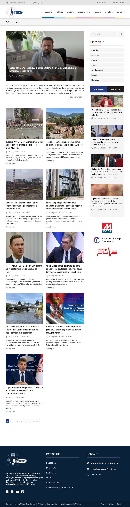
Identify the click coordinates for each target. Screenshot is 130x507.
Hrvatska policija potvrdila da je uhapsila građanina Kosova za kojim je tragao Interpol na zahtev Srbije (64, 205)
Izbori (94, 75)
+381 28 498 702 (97, 474)
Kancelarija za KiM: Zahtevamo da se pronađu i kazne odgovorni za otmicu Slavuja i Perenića (63, 329)
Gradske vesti (84, 12)
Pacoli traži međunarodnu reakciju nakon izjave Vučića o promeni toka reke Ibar (106, 112)
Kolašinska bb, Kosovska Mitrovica (104, 463)
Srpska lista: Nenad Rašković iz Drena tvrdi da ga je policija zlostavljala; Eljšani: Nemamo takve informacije (107, 202)
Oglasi (119, 12)
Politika (59, 12)
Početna (10, 22)
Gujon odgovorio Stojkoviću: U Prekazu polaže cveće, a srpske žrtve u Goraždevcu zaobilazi (24, 390)
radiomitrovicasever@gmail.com (103, 469)
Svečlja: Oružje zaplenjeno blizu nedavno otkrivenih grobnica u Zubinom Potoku (105, 142)
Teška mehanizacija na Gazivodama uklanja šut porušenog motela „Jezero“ (65, 143)
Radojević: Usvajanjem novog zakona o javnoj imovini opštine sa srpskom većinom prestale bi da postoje (107, 171)
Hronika (97, 12)
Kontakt (120, 504)
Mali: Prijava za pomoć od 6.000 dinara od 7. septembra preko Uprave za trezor (24, 268)
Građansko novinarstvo (60, 487)
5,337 (26, 421)
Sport (94, 65)
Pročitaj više (76, 97)
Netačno (95, 80)
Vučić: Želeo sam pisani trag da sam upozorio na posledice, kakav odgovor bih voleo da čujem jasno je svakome (64, 268)
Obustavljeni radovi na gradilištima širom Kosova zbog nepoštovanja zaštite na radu (22, 205)
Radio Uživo (103, 2)
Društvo (70, 12)
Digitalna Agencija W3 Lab (70, 504)
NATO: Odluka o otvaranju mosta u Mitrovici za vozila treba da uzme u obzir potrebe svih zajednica (22, 329)
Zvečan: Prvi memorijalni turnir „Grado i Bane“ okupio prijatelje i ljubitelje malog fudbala (24, 144)
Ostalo (108, 12)
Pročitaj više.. (10, 164)
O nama (103, 504)
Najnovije (48, 12)
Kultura (94, 60)
